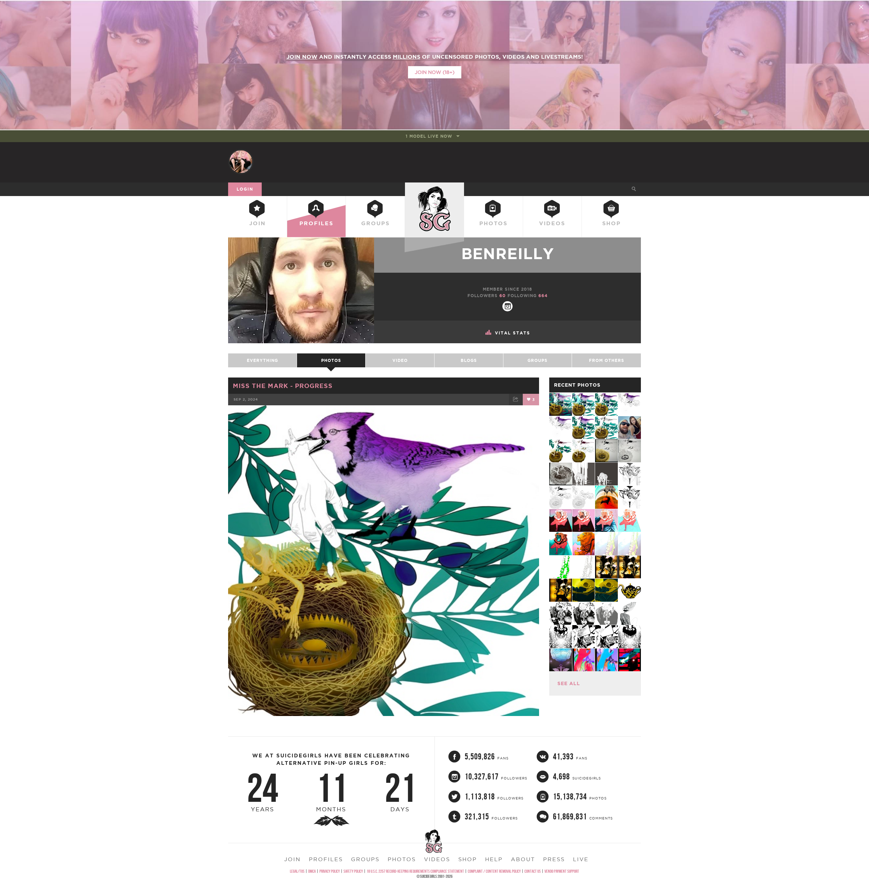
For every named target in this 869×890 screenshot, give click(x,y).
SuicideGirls (434, 189)
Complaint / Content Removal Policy (494, 871)
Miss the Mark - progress (283, 385)
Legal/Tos (297, 871)
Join (257, 223)
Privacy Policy (329, 871)
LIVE (581, 859)
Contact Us (532, 871)
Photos (493, 223)
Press (554, 859)
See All (568, 683)
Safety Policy (353, 871)
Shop (611, 223)
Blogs (469, 360)
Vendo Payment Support (561, 871)
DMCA (312, 871)
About (523, 859)
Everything (262, 360)
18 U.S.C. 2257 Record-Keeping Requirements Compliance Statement (415, 871)
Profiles (316, 223)
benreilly (507, 253)
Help (494, 859)
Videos (552, 223)
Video (400, 360)
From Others (606, 360)
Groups (375, 223)
